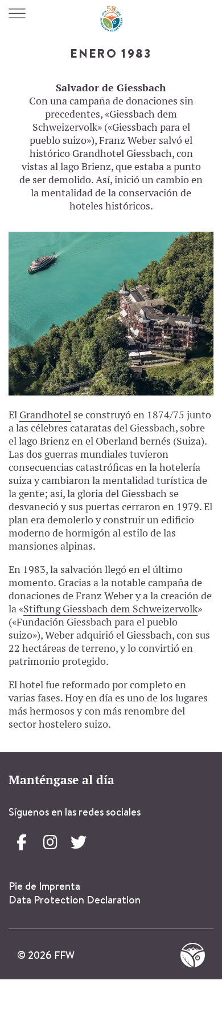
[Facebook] (22, 842)
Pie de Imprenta (44, 886)
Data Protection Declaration (75, 900)
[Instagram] (50, 842)
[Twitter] (79, 842)
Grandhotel (45, 414)
